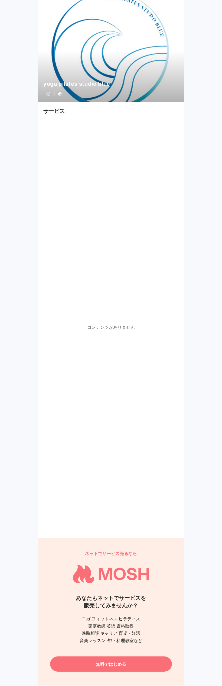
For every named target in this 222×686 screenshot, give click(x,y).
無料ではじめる (111, 664)
